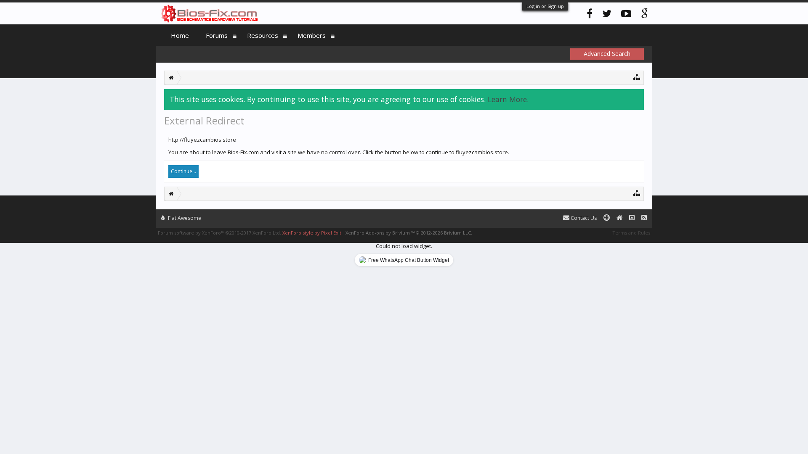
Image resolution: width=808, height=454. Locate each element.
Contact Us (583, 218)
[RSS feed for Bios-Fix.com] (644, 218)
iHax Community (404, 214)
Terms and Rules (631, 233)
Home (180, 35)
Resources (262, 35)
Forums (217, 35)
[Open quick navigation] (637, 77)
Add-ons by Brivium (409, 233)
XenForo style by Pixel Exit (311, 233)
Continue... (183, 171)
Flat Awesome (184, 218)
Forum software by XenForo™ (219, 233)
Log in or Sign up (545, 6)
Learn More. (508, 99)
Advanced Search (607, 54)
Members (312, 35)
